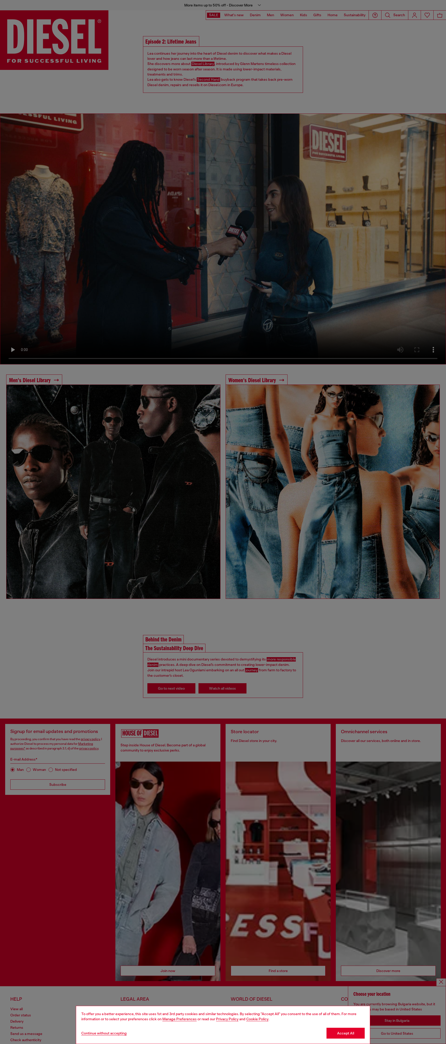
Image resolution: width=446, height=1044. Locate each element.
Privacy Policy (227, 1019)
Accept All (345, 1033)
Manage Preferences (179, 1019)
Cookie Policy (257, 1019)
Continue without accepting (104, 1033)
